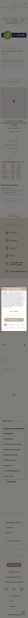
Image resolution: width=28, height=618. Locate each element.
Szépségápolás (9, 460)
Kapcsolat (9, 533)
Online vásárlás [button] (14, 128)
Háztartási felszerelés (13, 444)
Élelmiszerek (9, 439)
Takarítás (7, 465)
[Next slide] (24, 344)
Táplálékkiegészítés (11, 471)
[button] (25, 3)
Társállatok (9, 476)
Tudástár (12, 606)
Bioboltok (14, 18)
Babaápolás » (11, 481)
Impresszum (10, 527)
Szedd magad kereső (14, 577)
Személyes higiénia (11, 455)
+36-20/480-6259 (16, 263)
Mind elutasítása (14, 311)
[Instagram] (14, 589)
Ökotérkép (4, 18)
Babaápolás (9, 434)
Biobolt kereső (14, 572)
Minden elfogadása (14, 319)
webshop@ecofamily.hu (18, 271)
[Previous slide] (3, 344)
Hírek (11, 601)
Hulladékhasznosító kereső (14, 582)
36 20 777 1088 (15, 265)
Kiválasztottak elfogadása (14, 315)
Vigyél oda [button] (14, 131)
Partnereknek (14, 596)
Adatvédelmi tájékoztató (14, 522)
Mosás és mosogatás (12, 450)
